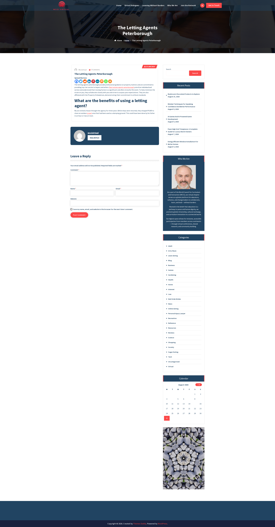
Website (73, 199)
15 (195, 404)
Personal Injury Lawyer (176, 313)
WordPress (162, 523)
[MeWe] (97, 81)
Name (73, 189)
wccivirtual (93, 132)
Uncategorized (174, 362)
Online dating (173, 309)
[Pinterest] (93, 81)
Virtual (170, 366)
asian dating (173, 256)
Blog (170, 260)
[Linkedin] (89, 81)
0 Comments (95, 70)
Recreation (172, 318)
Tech (170, 357)
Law (169, 294)
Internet (171, 289)
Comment (74, 170)
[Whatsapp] (106, 81)
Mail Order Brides (174, 299)
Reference (172, 323)
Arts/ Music (172, 251)
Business (171, 265)
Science (171, 337)
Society (171, 347)
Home (118, 5)
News (170, 304)
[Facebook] (76, 81)
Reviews (171, 333)
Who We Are (172, 5)
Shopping (172, 342)
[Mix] (102, 81)
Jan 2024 (150, 67)
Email (118, 189)
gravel (89, 113)
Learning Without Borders (153, 5)
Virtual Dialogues (132, 5)
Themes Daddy (139, 523)
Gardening (172, 275)
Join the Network (188, 5)
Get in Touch (214, 5)
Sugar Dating (173, 352)
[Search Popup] (202, 5)
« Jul (198, 385)
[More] (110, 81)
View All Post (94, 138)
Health (170, 280)
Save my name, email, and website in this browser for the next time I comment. (103, 209)
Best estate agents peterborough (121, 87)
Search (168, 69)
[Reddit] (85, 81)
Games (170, 270)
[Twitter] (81, 81)
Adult (170, 246)
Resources (172, 328)
